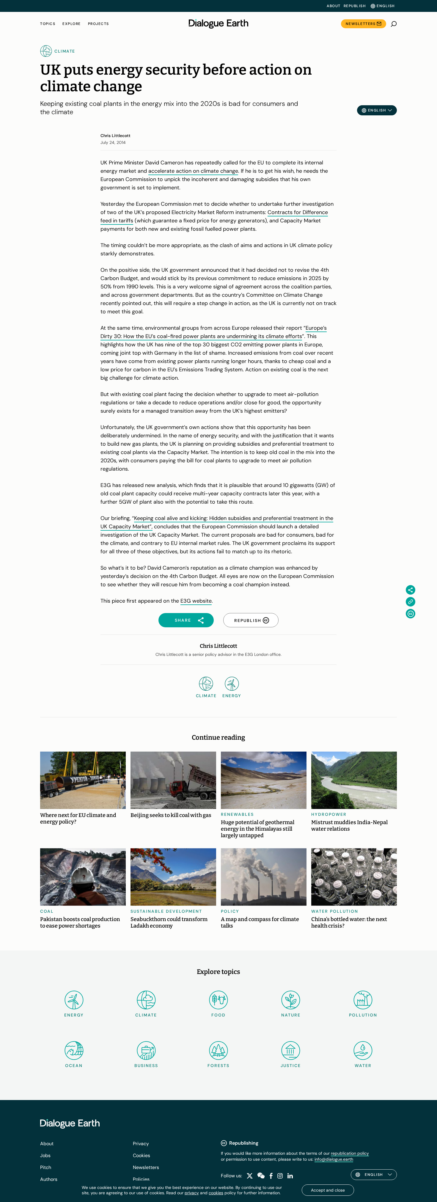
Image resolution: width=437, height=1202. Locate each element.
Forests (218, 1065)
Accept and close (328, 1190)
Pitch (45, 1167)
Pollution (363, 1015)
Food (218, 1015)
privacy (192, 1192)
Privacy (141, 1143)
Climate (146, 1015)
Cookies (141, 1155)
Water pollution (334, 911)
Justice (291, 1065)
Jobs (45, 1155)
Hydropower (329, 814)
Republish (355, 6)
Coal (47, 911)
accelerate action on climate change (193, 171)
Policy (230, 911)
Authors (48, 1179)
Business (146, 1065)
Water (363, 1065)
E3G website (196, 600)
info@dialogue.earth (334, 1159)
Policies (141, 1179)
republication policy (350, 1153)
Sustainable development (166, 911)
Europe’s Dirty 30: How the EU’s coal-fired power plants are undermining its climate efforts (213, 332)
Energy (74, 1015)
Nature (291, 1015)
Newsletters (361, 23)
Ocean (74, 1065)
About (334, 6)
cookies (216, 1192)
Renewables (237, 814)
